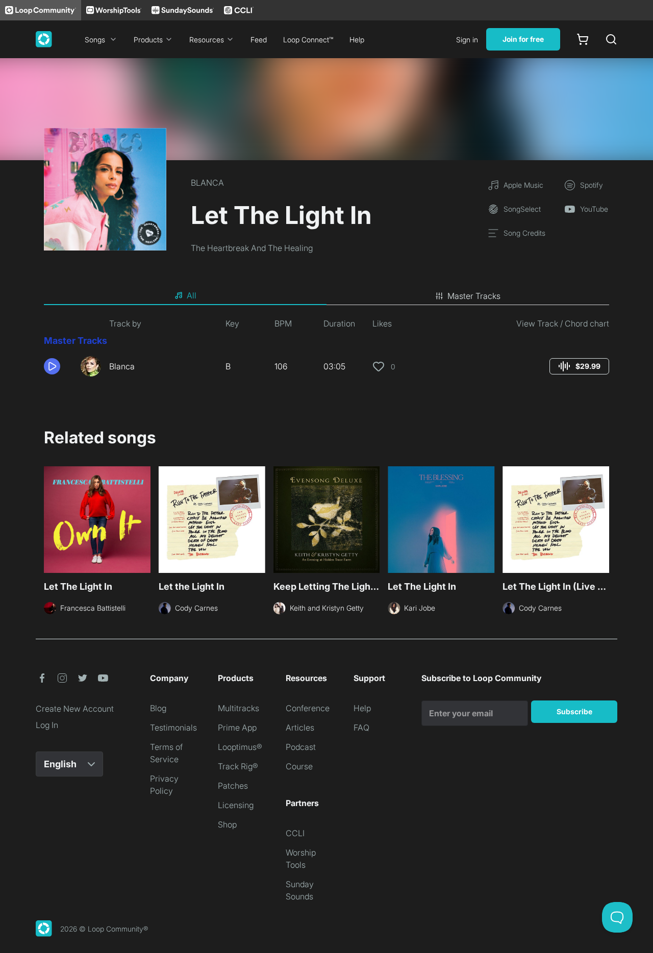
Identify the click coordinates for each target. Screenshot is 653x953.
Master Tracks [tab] (473, 296)
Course (299, 766)
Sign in (467, 39)
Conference (308, 708)
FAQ (361, 727)
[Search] (611, 39)
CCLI (295, 833)
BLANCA (207, 183)
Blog (158, 708)
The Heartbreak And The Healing (252, 248)
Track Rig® (238, 766)
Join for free (523, 39)
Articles (300, 727)
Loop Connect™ (308, 39)
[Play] (52, 366)
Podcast (301, 747)
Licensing (236, 805)
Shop (227, 824)
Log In (47, 725)
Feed (258, 39)
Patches (233, 786)
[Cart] (582, 39)
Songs (95, 39)
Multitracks (238, 708)
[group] (579, 366)
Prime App (237, 727)
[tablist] (326, 296)
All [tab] (191, 295)
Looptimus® (240, 747)
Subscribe (574, 711)
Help (356, 39)
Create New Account (75, 709)
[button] (58, 366)
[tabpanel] (326, 351)
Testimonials (173, 727)
